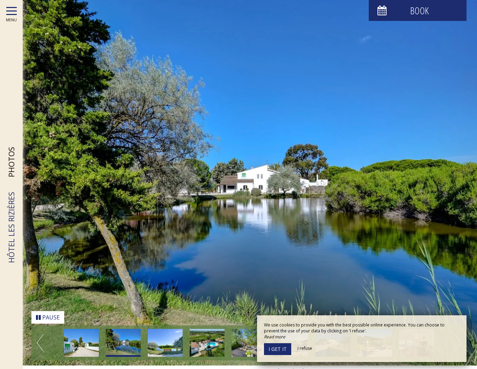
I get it (278, 349)
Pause (50, 321)
